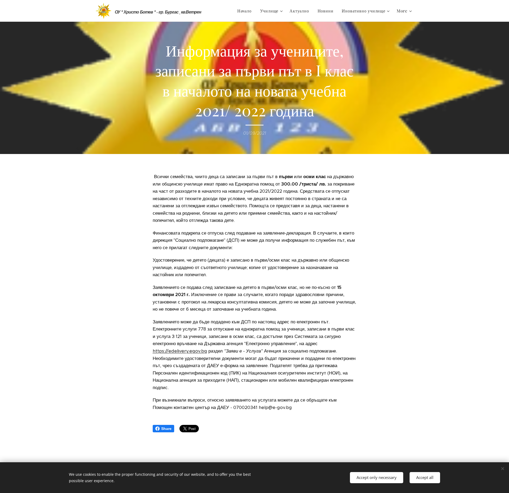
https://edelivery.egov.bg (180, 351)
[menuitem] (246, 10)
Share (166, 428)
